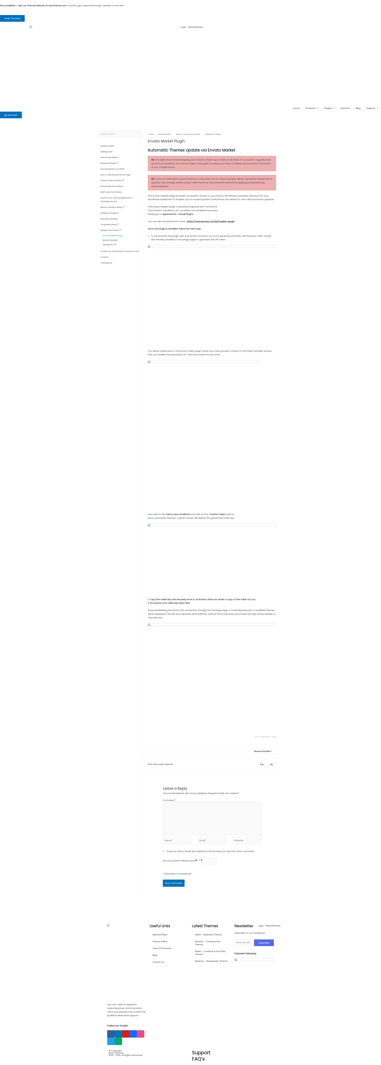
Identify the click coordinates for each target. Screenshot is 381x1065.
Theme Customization (112, 180)
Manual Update (110, 240)
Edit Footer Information (111, 192)
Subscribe (264, 942)
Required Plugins (109, 163)
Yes (262, 764)
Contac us (158, 962)
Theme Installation (109, 157)
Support (370, 108)
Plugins (328, 108)
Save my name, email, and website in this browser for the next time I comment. (211, 851)
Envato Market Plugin (112, 235)
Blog (358, 108)
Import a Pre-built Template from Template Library (116, 200)
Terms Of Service (162, 948)
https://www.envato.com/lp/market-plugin (211, 221)
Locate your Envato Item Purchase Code (119, 251)
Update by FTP (109, 244)
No (271, 764)
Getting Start (106, 151)
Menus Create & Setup (112, 207)
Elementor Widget (109, 219)
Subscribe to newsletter (178, 873)
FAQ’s (198, 1058)
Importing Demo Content (112, 169)
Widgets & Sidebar (109, 213)
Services (345, 108)
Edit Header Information (111, 186)
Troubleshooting (109, 224)
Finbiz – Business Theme (208, 934)
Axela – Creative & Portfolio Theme (210, 953)
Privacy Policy (160, 941)
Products (311, 108)
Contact (104, 257)
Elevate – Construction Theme (207, 943)
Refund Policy (160, 934)
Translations (106, 263)
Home (296, 108)
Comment (169, 800)
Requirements (107, 146)
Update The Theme (111, 230)
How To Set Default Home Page (115, 175)
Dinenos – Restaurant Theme (211, 961)
